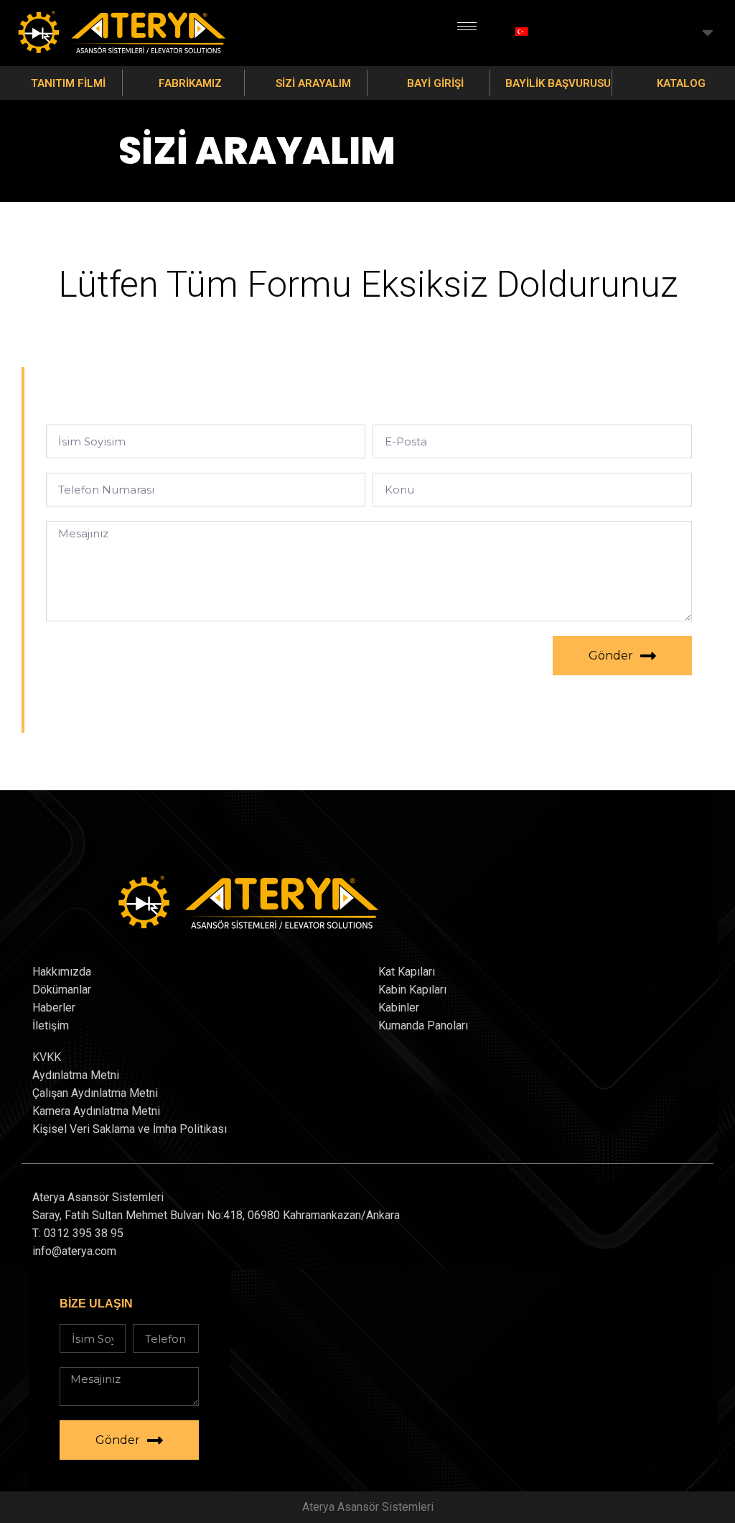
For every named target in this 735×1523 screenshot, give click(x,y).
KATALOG (681, 83)
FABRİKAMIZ (190, 83)
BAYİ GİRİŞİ (435, 83)
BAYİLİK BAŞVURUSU (558, 83)
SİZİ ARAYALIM (313, 83)
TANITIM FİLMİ (68, 83)
